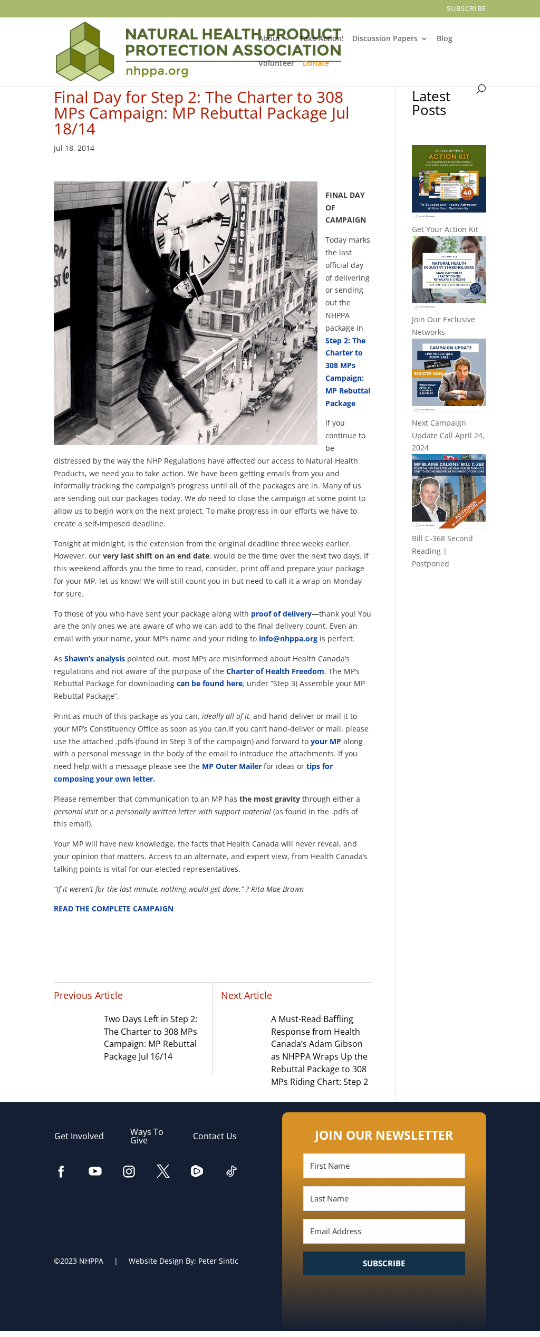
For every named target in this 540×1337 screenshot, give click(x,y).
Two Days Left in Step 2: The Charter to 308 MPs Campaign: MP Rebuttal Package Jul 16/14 (150, 1037)
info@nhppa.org (288, 638)
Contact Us (220, 1136)
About (269, 39)
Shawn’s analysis (94, 658)
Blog (445, 39)
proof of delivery (281, 614)
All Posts (449, 598)
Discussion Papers (386, 39)
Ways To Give (146, 1136)
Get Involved (84, 1136)
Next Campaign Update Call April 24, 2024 (448, 435)
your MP (326, 741)
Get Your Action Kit (445, 229)
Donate (316, 64)
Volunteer (276, 64)
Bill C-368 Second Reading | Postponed (442, 551)
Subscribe (467, 9)
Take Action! (322, 39)
